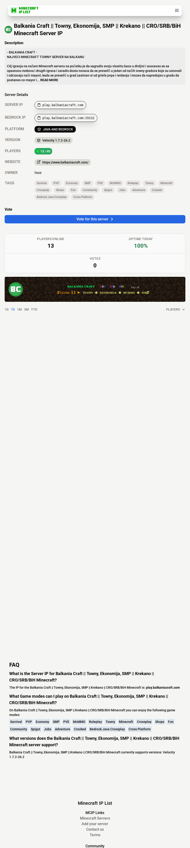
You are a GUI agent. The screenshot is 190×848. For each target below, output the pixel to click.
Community (90, 190)
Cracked (157, 190)
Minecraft (166, 183)
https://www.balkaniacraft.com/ (65, 162)
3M (26, 309)
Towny (149, 183)
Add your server (95, 824)
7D (13, 309)
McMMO (115, 183)
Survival (42, 183)
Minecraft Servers (95, 818)
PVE (100, 183)
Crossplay (43, 190)
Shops (60, 190)
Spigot (108, 190)
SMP (88, 183)
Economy (72, 183)
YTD (34, 309)
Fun (73, 190)
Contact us (95, 829)
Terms (95, 835)
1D (7, 309)
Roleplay (133, 183)
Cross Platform (82, 197)
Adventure (138, 190)
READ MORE (49, 80)
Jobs (122, 190)
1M (19, 309)
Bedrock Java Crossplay (51, 197)
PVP (56, 183)
